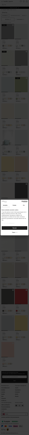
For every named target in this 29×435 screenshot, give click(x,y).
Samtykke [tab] (5, 205)
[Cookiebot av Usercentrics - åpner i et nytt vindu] (21, 201)
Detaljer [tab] (14, 205)
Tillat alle (14, 228)
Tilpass (13, 232)
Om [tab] (24, 205)
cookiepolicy (11, 223)
